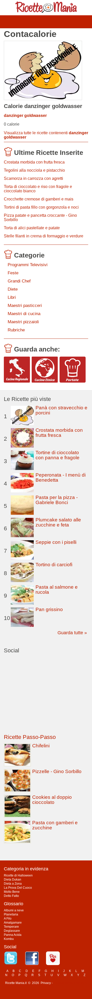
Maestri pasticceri (25, 305)
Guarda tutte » (72, 632)
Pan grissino (49, 609)
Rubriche (16, 330)
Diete (13, 289)
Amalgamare (13, 922)
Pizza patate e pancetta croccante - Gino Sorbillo (40, 217)
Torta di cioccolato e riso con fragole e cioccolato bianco (38, 188)
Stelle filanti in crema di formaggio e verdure (43, 236)
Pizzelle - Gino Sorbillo (57, 771)
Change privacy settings (70, 983)
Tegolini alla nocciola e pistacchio (34, 170)
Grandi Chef (19, 281)
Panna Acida (12, 935)
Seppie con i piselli (56, 542)
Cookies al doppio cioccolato (52, 799)
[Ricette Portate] (73, 370)
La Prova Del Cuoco (18, 887)
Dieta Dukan (12, 879)
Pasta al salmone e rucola (57, 589)
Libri (12, 297)
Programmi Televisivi (28, 265)
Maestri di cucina (24, 314)
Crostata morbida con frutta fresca (34, 162)
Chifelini (41, 745)
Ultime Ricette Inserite (48, 152)
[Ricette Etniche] (45, 370)
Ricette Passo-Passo (30, 737)
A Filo (8, 918)
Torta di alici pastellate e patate (32, 228)
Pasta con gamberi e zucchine (55, 825)
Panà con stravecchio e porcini (61, 410)
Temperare (11, 926)
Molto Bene (12, 892)
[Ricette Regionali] (17, 370)
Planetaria (11, 914)
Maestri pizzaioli (23, 322)
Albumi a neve (14, 910)
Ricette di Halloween (18, 875)
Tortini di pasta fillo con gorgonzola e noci (41, 207)
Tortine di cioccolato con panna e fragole (57, 455)
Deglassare (12, 931)
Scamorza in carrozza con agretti (33, 178)
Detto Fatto (11, 896)
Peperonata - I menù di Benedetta (61, 477)
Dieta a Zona (13, 883)
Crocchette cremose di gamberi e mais (38, 199)
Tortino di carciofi (54, 564)
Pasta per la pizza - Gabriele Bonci (57, 500)
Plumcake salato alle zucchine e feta (58, 522)
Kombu (9, 939)
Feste (13, 273)
